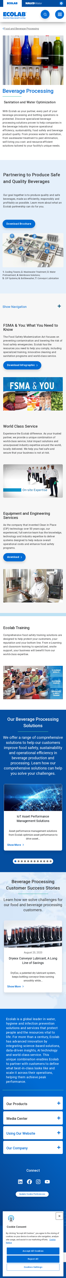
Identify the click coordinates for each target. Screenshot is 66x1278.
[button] (45, 14)
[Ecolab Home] (13, 15)
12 (51, 861)
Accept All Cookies (33, 1251)
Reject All (33, 1259)
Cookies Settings (33, 1267)
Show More (14, 844)
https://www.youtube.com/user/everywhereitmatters (47, 1182)
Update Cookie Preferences (32, 1194)
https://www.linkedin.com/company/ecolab (20, 1182)
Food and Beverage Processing (21, 28)
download (13, 557)
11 (47, 861)
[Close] (59, 1216)
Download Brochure (18, 223)
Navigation (15, 307)
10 (44, 861)
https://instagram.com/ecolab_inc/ (38, 1182)
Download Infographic (21, 365)
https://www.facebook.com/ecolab (29, 1182)
